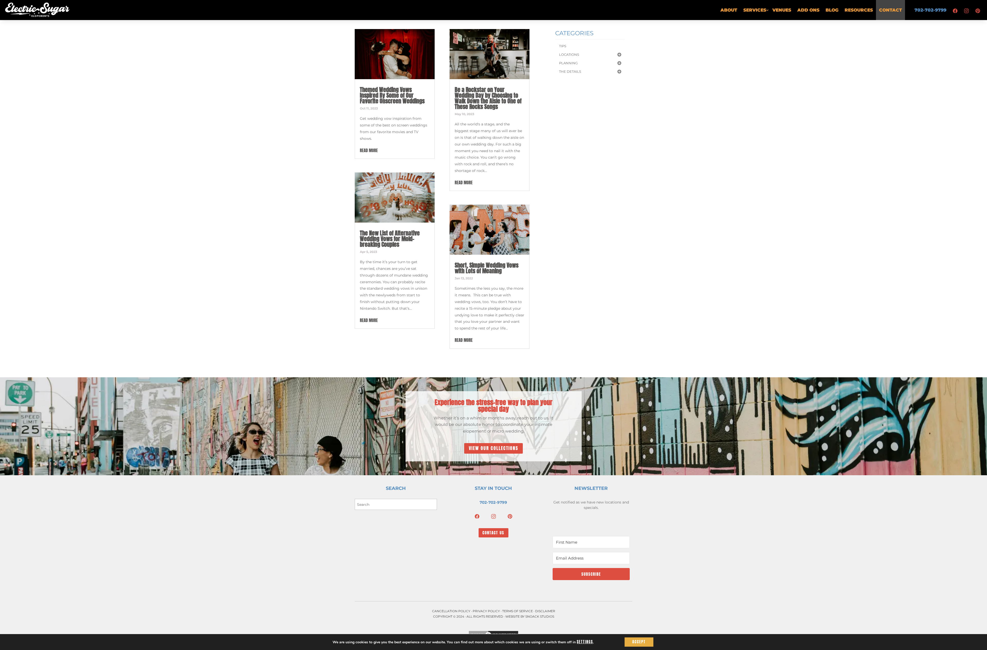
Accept (639, 642)
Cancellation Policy (451, 611)
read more (369, 150)
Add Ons (808, 10)
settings (585, 642)
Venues (781, 10)
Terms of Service (517, 611)
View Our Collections (493, 448)
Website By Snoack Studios (529, 616)
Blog (832, 10)
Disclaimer (545, 611)
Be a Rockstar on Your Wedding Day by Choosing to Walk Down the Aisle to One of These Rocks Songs (488, 98)
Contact (890, 10)
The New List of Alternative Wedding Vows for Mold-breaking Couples (390, 239)
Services (754, 10)
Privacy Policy (486, 611)
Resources (859, 10)
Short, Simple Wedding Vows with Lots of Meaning (486, 268)
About (728, 10)
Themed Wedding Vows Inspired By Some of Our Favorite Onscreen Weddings (392, 95)
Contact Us (493, 533)
